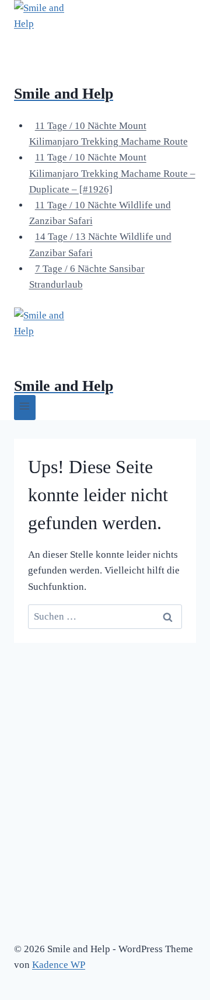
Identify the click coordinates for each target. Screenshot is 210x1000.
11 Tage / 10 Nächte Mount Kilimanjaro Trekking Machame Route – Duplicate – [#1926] (112, 173)
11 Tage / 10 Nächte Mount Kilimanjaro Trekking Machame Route (108, 133)
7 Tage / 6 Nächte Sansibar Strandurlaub (87, 276)
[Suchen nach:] (105, 616)
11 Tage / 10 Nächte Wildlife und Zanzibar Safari (100, 213)
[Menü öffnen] (25, 407)
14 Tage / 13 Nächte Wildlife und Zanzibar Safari (100, 245)
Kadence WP (58, 964)
